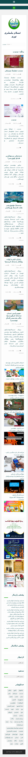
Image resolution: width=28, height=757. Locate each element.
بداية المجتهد (20, 706)
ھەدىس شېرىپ (20, 213)
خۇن (22, 712)
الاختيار (14, 699)
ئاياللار (9, 690)
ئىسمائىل (15, 693)
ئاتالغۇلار (21, 690)
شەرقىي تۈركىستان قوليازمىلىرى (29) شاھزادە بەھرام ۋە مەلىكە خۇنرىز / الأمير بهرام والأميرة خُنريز (15, 635)
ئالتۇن (14, 690)
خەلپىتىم (16, 712)
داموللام (10, 712)
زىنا (11, 721)
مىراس (16, 737)
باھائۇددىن (12, 703)
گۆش (21, 743)
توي (22, 709)
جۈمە (12, 709)
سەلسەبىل (13, 98)
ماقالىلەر (7, 74)
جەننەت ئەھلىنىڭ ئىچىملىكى (14, 71)
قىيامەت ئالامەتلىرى (12, 731)
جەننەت (18, 98)
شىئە (7, 721)
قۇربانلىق (7, 734)
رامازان (21, 715)
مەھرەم (21, 740)
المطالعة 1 (20, 703)
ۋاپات (14, 292)
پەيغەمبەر (9, 740)
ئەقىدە (16, 696)
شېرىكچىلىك (20, 725)
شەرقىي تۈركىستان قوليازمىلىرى (15, 728)
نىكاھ (15, 740)
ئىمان (21, 696)
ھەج (11, 743)
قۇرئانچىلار (14, 734)
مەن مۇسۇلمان (9, 737)
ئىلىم (9, 693)
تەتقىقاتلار (7, 123)
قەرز (22, 737)
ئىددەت (21, 693)
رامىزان (15, 715)
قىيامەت (21, 731)
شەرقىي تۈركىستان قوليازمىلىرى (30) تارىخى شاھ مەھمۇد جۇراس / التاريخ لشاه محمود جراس (15, 623)
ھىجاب (16, 743)
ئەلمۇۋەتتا (20, 699)
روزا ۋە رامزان (19, 718)
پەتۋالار (7, 211)
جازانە (17, 709)
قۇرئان (21, 734)
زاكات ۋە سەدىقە (18, 721)
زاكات (12, 718)
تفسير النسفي (10, 706)
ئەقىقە (11, 696)
